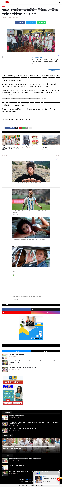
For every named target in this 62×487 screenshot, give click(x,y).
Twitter (31, 22)
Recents (46, 351)
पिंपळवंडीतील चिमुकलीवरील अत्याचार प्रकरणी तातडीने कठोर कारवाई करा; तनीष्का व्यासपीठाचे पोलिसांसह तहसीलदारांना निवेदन (33, 361)
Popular (16, 351)
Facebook (20, 22)
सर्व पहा (57, 132)
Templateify (27, 479)
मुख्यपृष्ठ (3, 7)
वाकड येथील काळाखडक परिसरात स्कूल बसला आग (51, 146)
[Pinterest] (20, 128)
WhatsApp (42, 22)
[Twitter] (16, 128)
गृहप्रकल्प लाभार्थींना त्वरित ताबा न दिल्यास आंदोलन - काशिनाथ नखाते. (25, 459)
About (26, 481)
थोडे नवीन (4, 155)
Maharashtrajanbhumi (29, 485)
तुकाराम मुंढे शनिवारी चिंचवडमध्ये (29, 146)
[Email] (26, 128)
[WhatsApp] (23, 128)
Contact (31, 481)
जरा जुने (58, 155)
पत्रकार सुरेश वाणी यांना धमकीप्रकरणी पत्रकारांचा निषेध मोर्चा (23, 367)
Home (21, 481)
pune (7, 7)
